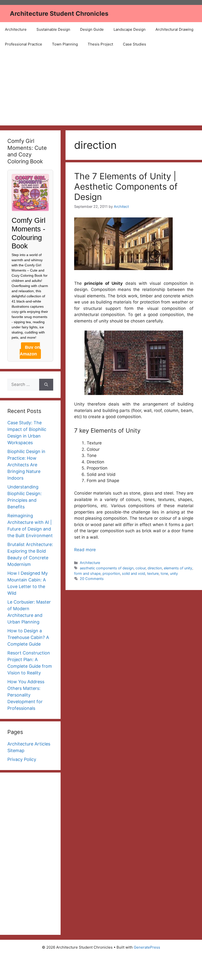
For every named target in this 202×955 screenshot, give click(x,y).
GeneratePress (147, 947)
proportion (111, 573)
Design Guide (92, 29)
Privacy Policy (21, 759)
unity (174, 573)
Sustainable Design (53, 29)
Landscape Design (130, 29)
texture (153, 573)
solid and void (133, 573)
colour (140, 568)
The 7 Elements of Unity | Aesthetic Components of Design (126, 186)
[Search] (46, 385)
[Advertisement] (101, 88)
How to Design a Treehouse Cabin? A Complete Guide (28, 637)
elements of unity (178, 568)
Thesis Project (100, 44)
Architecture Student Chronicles (59, 13)
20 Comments (92, 578)
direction (155, 568)
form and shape (87, 573)
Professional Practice (23, 44)
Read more (85, 549)
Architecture (16, 29)
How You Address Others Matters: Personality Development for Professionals (25, 695)
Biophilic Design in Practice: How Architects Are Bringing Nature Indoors (26, 465)
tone (164, 573)
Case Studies (134, 44)
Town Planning (65, 44)
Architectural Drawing (174, 29)
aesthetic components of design (107, 568)
